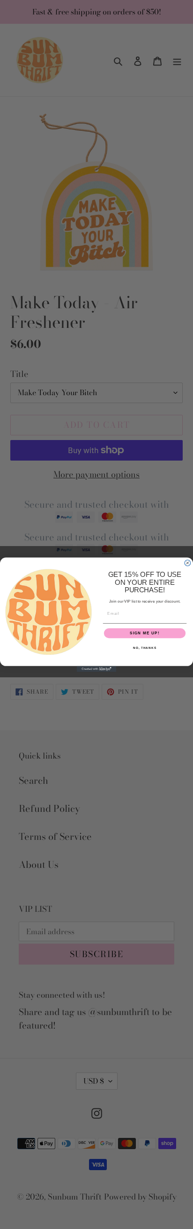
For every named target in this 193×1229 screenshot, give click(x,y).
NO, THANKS (144, 647)
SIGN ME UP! (145, 633)
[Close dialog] (188, 563)
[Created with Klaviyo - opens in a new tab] (97, 669)
